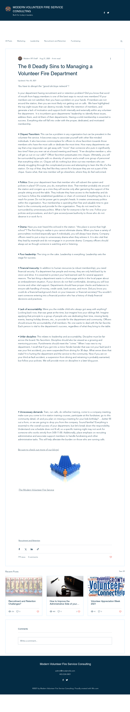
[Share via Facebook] (19, 549)
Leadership (34, 41)
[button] (121, 41)
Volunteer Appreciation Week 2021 (105, 602)
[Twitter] (108, 12)
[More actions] (110, 58)
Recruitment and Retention (55, 41)
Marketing (21, 41)
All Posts (8, 41)
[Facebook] (104, 12)
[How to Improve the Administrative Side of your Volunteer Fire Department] (65, 586)
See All (122, 571)
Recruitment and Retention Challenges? (22, 602)
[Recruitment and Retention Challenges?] (23, 586)
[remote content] (65, 384)
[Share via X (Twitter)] (25, 549)
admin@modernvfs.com (65, 671)
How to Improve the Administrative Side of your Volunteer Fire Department (63, 602)
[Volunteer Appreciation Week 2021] (106, 586)
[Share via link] (38, 549)
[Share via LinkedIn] (31, 549)
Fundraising (75, 41)
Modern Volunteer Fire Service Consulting (65, 664)
